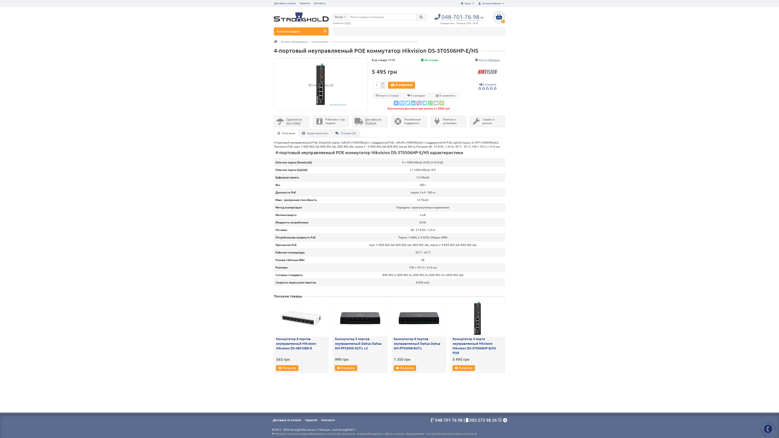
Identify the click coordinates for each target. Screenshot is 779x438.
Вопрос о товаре (388, 95)
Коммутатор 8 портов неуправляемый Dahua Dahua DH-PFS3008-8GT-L (417, 343)
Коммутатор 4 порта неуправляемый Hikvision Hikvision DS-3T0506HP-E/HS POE (474, 346)
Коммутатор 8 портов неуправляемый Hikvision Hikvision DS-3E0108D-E (296, 343)
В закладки (417, 95)
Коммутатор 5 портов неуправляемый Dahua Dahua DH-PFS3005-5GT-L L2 (358, 343)
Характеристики (317, 133)
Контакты (319, 3)
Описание (288, 133)
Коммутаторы (320, 41)
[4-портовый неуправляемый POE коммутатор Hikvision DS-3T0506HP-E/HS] (321, 84)
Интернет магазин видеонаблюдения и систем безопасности (315, 433)
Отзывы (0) (348, 133)
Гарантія (311, 420)
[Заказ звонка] (768, 429)
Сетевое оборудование (294, 41)
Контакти (328, 420)
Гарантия (305, 3)
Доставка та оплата (287, 420)
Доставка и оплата (285, 3)
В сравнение (447, 95)
